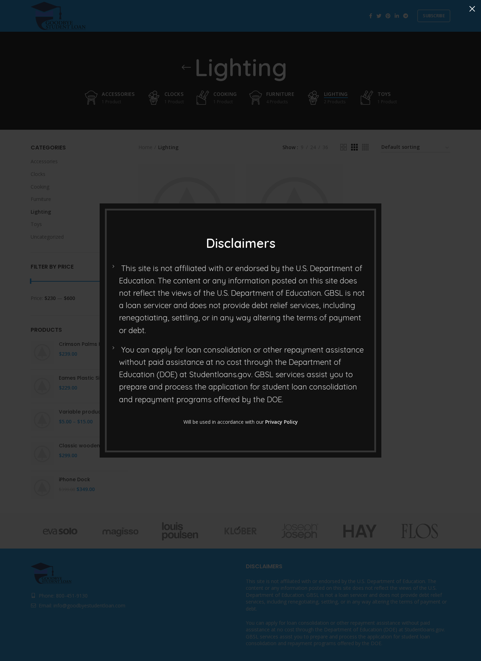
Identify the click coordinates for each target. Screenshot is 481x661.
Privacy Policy (281, 421)
